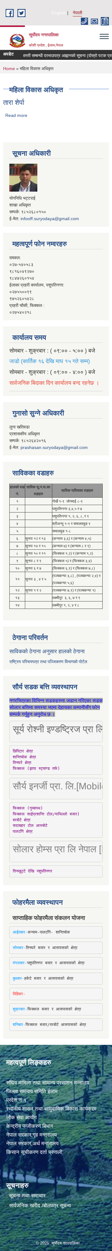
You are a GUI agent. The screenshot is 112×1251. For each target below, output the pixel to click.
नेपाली (77, 12)
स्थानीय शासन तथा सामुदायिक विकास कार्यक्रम (51, 1109)
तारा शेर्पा (13, 102)
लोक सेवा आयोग (21, 1117)
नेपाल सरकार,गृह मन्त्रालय (31, 1135)
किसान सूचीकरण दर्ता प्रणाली (34, 1152)
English (59, 12)
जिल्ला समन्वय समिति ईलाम (32, 1091)
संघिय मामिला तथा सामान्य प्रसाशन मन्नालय (47, 1083)
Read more (16, 115)
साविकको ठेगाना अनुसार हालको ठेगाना (47, 651)
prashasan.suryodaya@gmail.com (54, 447)
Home (9, 68)
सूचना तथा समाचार (27, 1196)
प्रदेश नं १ (16, 1100)
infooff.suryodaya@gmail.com (50, 218)
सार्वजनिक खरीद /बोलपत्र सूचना (40, 1206)
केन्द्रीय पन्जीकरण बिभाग (29, 1126)
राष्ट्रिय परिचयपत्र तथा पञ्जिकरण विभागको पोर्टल (48, 661)
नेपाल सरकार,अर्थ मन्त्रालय (32, 1144)
